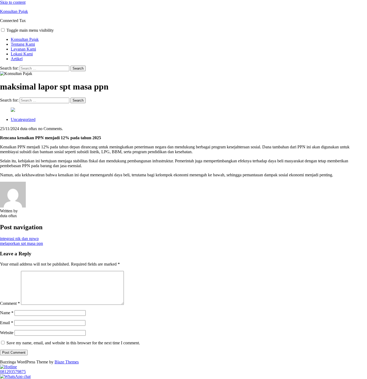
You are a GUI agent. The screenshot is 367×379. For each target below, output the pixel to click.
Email (6, 322)
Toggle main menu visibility (30, 30)
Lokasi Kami (22, 54)
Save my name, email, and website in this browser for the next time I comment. (73, 343)
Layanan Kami (23, 49)
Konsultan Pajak (14, 11)
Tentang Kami (23, 44)
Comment (10, 303)
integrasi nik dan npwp (19, 238)
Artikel (17, 58)
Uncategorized (23, 119)
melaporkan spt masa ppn (21, 243)
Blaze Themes (67, 362)
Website (6, 332)
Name (6, 312)
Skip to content (13, 2)
